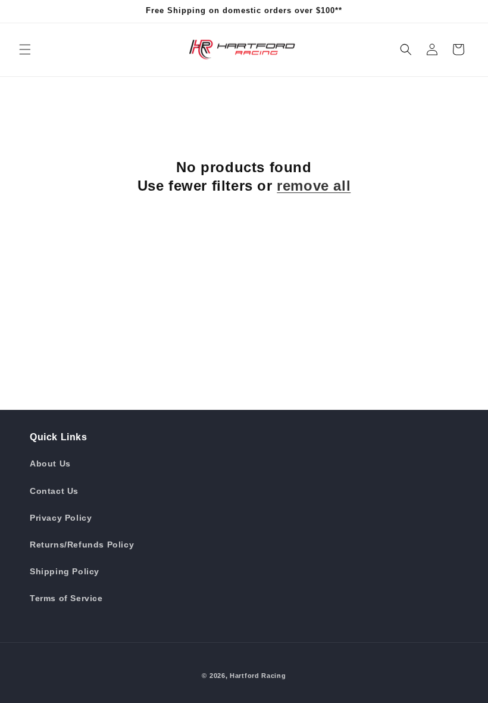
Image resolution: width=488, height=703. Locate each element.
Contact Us (54, 491)
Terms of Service (66, 598)
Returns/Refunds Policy (82, 544)
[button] (25, 49)
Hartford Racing (258, 675)
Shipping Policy (64, 571)
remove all (314, 186)
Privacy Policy (61, 517)
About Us (50, 463)
